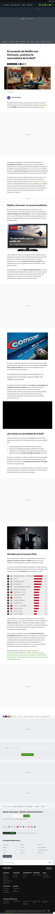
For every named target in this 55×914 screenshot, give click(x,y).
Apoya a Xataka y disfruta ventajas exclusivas (26, 833)
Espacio (39, 844)
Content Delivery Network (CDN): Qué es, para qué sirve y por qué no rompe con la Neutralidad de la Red (27, 657)
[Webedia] (51, 1)
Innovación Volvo (30, 18)
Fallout (16, 41)
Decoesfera (5, 890)
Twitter (52, 5)
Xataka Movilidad (42, 847)
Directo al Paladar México (37, 901)
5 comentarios (12, 64)
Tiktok (42, 5)
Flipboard (23, 64)
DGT (28, 41)
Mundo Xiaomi (6, 883)
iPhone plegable (29, 806)
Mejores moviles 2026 (18, 806)
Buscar (50, 862)
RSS (26, 826)
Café (48, 41)
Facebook (18, 64)
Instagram (47, 5)
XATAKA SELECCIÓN (15, 5)
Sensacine (25, 875)
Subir (48, 868)
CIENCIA (23, 5)
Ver (28, 754)
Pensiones (22, 41)
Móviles (5, 847)
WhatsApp (40, 5)
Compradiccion (6, 892)
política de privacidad (22, 819)
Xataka (4, 875)
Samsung (22, 850)
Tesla (32, 41)
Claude (43, 806)
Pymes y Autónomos (15, 891)
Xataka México (6, 901)
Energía (22, 847)
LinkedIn (32, 826)
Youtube (50, 5)
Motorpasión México (45, 901)
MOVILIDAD (29, 5)
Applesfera (5, 879)
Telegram (45, 5)
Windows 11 (40, 853)
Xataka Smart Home (7, 881)
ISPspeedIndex (12, 653)
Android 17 (37, 806)
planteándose (42, 105)
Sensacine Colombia (25, 903)
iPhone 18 (43, 41)
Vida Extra (15, 877)
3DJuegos (15, 875)
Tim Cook (11, 41)
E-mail (25, 64)
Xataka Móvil (6, 877)
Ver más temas (7, 856)
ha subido (16, 571)
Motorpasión (45, 875)
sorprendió (33, 169)
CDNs (32, 644)
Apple (4, 850)
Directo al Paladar (37, 875)
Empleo (22, 853)
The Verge (35, 650)
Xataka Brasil (6, 903)
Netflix (38, 716)
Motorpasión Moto (47, 877)
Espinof (24, 877)
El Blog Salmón (16, 888)
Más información (9, 912)
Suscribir (26, 816)
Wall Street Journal (40, 181)
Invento (37, 41)
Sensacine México (27, 901)
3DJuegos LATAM (17, 901)
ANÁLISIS (7, 5)
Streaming (25, 716)
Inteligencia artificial (42, 850)
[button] (17, 97)
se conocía (19, 621)
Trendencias (6, 888)
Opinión (32, 716)
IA (51, 41)
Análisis (20, 716)
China (6, 41)
